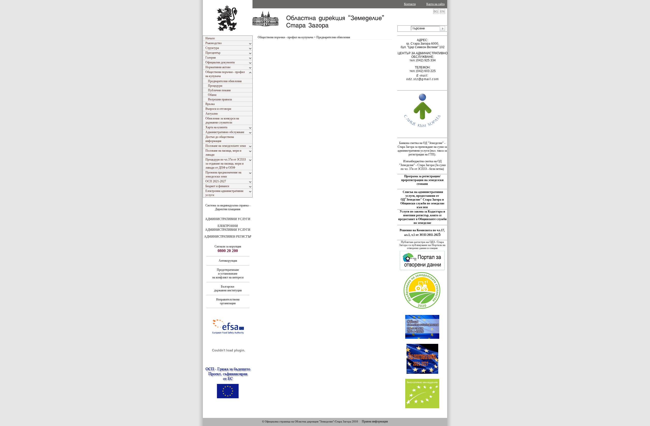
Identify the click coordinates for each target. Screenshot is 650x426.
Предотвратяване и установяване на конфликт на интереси (227, 273)
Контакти (410, 4)
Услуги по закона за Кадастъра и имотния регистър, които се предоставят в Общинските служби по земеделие (422, 217)
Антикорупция (228, 260)
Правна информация (375, 421)
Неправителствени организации (227, 301)
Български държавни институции (228, 288)
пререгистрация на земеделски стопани (422, 182)
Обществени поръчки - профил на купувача (285, 37)
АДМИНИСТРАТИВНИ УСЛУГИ (227, 219)
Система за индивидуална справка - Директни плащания (227, 207)
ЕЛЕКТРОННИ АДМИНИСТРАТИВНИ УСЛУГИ (227, 228)
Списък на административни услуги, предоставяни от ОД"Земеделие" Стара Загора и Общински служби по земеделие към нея (422, 199)
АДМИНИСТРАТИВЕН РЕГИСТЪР (227, 236)
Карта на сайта (435, 4)
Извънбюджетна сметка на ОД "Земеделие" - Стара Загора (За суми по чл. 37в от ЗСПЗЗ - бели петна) (422, 165)
